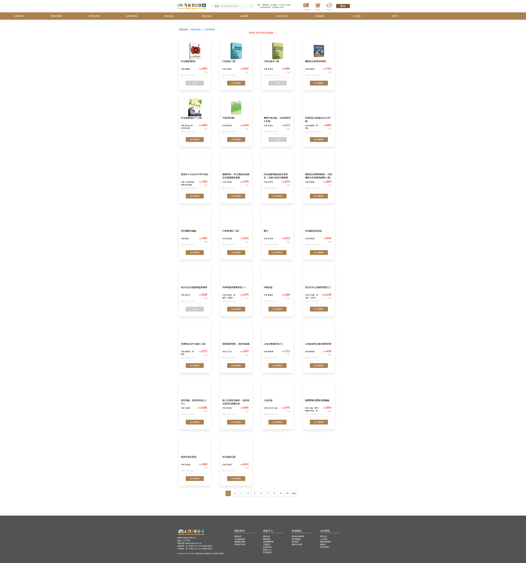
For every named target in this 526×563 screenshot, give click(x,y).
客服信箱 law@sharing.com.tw (189, 543)
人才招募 (323, 539)
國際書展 (265, 5)
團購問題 (266, 539)
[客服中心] (329, 6)
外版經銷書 (195, 29)
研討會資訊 (324, 547)
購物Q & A (267, 550)
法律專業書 (209, 29)
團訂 (259, 5)
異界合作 (323, 536)
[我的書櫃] (306, 6)
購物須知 (266, 536)
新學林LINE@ (240, 544)
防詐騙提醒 (296, 539)
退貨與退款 (267, 547)
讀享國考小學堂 (278, 7)
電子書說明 (267, 552)
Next (294, 493)
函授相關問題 (268, 542)
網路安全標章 (297, 544)
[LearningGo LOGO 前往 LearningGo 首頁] (191, 6)
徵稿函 (322, 544)
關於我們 (238, 536)
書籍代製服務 (325, 542)
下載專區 (266, 544)
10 (287, 493)
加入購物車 (236, 83)
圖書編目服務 (240, 542)
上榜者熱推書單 (265, 7)
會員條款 (295, 542)
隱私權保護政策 (298, 536)
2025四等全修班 (285, 5)
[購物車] (317, 6)
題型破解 (274, 5)
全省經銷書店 (240, 539)
